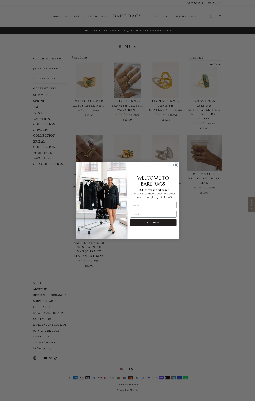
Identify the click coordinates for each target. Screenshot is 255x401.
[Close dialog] (176, 165)
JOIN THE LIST (153, 222)
